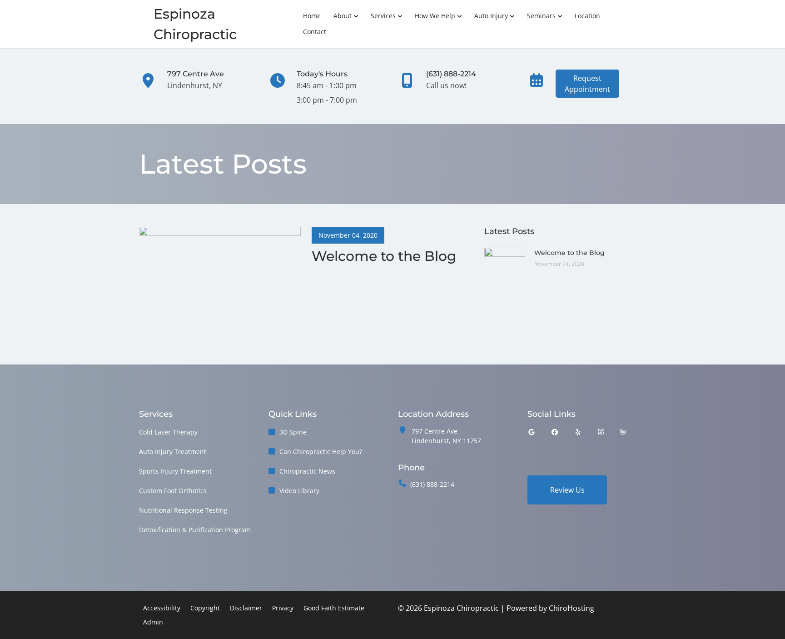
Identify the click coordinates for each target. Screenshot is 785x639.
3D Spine (293, 432)
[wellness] (623, 432)
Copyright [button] (205, 608)
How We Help (435, 15)
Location (587, 15)
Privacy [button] (282, 608)
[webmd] (601, 432)
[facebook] (555, 432)
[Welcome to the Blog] (220, 269)
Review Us (567, 490)
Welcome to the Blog (569, 253)
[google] (531, 432)
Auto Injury (491, 15)
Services (383, 15)
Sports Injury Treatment (175, 471)
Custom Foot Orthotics (173, 490)
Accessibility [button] (161, 608)
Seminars (541, 15)
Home (312, 15)
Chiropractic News (307, 471)
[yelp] (578, 432)
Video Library (299, 490)
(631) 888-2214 (432, 484)
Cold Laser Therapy (168, 432)
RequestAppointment (587, 83)
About (342, 15)
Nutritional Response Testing (183, 510)
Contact (314, 31)
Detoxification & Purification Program (195, 529)
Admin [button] (153, 622)
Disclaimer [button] (246, 608)
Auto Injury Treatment (172, 451)
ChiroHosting (571, 608)
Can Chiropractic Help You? (320, 451)
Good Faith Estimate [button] (333, 608)
